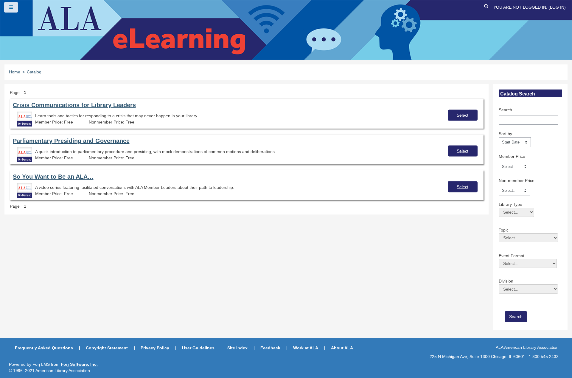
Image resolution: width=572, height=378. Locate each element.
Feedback (270, 347)
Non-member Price (516, 180)
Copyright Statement (107, 347)
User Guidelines (198, 347)
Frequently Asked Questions (44, 347)
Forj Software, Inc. (79, 364)
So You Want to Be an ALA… (53, 176)
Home (14, 72)
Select (462, 114)
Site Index (237, 347)
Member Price (512, 156)
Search (505, 109)
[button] (486, 7)
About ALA (342, 347)
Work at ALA (305, 347)
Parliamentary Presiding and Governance (71, 141)
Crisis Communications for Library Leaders (74, 105)
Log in (557, 7)
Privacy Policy (155, 347)
